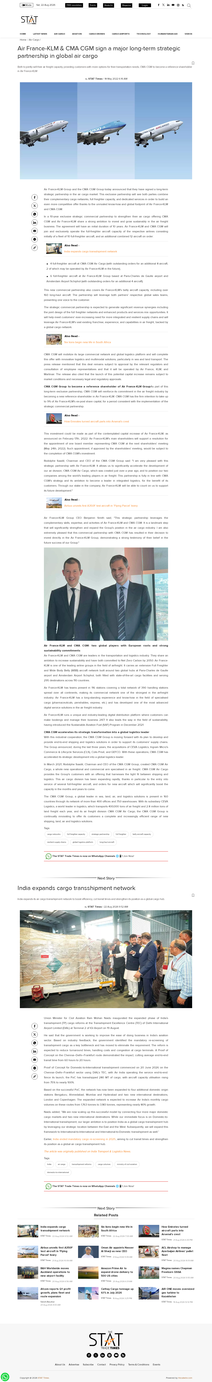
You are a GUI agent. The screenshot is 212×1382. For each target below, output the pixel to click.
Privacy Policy (117, 1364)
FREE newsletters (74, 5)
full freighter (121, 834)
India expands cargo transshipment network (90, 251)
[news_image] (28, 1231)
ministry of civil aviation (127, 1164)
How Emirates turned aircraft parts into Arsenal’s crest (96, 421)
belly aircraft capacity (142, 834)
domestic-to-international (58, 1172)
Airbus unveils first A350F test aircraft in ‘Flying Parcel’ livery (101, 505)
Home (23, 34)
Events (93, 5)
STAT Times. (44, 1378)
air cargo (61, 1164)
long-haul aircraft (107, 842)
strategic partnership (100, 834)
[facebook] (158, 5)
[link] (35, 248)
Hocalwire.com (185, 1378)
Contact (101, 1364)
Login (145, 5)
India (49, 1164)
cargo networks (54, 834)
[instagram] (178, 5)
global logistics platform (83, 842)
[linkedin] (168, 5)
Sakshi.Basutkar (48, 1302)
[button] (106, 63)
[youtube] (173, 5)
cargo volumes (104, 1164)
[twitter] (163, 5)
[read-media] (54, 251)
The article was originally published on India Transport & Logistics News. (87, 1151)
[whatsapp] (35, 214)
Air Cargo (34, 39)
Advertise (74, 1364)
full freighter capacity (76, 834)
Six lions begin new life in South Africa (87, 342)
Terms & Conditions (138, 1364)
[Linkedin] (35, 222)
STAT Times (46, 1236)
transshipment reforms (81, 1164)
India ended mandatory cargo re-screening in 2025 (84, 1139)
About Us (60, 1364)
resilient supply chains (56, 842)
